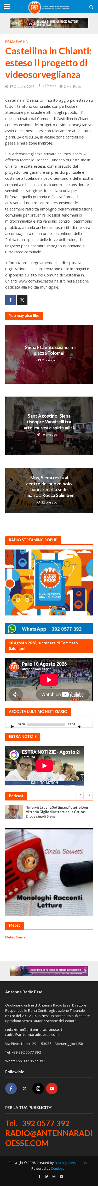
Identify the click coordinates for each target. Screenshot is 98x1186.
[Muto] (79, 726)
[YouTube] (51, 1088)
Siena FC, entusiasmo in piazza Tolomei (49, 350)
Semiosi (57, 1168)
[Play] (12, 726)
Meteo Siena (15, 937)
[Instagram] (38, 1088)
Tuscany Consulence (70, 1163)
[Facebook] (11, 1088)
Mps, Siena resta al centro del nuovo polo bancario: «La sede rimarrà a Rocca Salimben (49, 486)
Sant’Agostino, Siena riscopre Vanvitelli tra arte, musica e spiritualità (49, 421)
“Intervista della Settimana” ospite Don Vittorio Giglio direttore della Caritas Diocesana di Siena (57, 811)
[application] (49, 724)
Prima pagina (16, 41)
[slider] (87, 725)
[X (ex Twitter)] (24, 1088)
